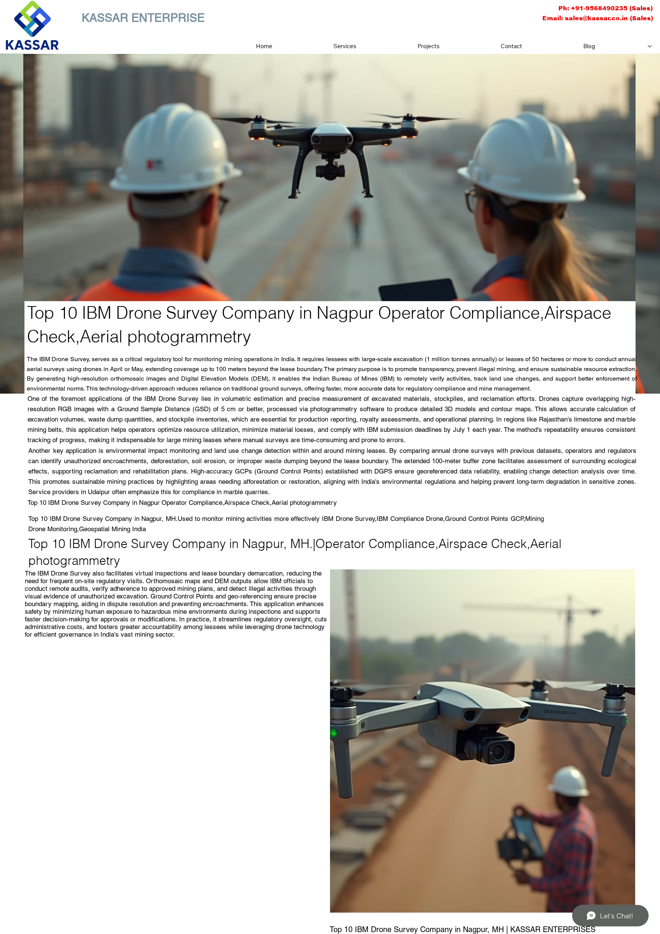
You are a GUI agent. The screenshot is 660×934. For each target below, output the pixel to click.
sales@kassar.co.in (596, 18)
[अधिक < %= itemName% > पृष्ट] (650, 46)
